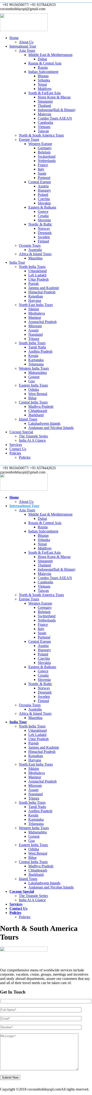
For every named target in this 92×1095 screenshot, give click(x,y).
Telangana (36, 364)
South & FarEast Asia (44, 93)
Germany (45, 148)
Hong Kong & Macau (54, 97)
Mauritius (35, 258)
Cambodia (45, 123)
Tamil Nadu (37, 347)
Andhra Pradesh (40, 351)
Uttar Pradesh (38, 279)
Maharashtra (37, 373)
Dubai (42, 59)
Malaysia (44, 114)
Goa (31, 381)
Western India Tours (34, 368)
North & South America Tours (41, 135)
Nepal (42, 84)
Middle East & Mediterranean (50, 55)
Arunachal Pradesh (42, 322)
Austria (43, 186)
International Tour (22, 46)
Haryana (34, 301)
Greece (43, 212)
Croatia (43, 216)
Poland (43, 195)
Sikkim (33, 309)
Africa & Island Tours (35, 254)
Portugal (44, 178)
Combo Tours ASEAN (55, 118)
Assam (33, 330)
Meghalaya (36, 313)
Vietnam (44, 127)
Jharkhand (36, 415)
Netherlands (47, 161)
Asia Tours (27, 50)
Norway (44, 228)
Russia (43, 67)
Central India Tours (33, 402)
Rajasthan (35, 296)
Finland (43, 241)
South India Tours (32, 343)
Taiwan (43, 131)
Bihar (32, 398)
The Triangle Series (33, 436)
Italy (41, 169)
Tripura (33, 339)
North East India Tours (36, 305)
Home (14, 38)
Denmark (45, 233)
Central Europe (39, 182)
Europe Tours (29, 139)
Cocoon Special (21, 432)
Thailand (44, 106)
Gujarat (33, 377)
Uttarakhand (37, 271)
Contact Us (17, 449)
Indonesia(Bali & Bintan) (56, 110)
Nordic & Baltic (40, 224)
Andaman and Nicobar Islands (51, 428)
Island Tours (28, 419)
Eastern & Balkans (42, 207)
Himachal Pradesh (41, 292)
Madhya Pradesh (40, 406)
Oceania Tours (30, 245)
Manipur (34, 317)
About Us (26, 42)
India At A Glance (32, 440)
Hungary (44, 190)
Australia (35, 250)
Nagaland (35, 334)
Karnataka (36, 360)
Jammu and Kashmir (43, 288)
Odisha (33, 390)
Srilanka (44, 80)
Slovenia (44, 220)
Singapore (45, 101)
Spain (42, 173)
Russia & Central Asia (44, 63)
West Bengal (37, 394)
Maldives (44, 89)
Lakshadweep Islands (44, 423)
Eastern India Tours (33, 385)
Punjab (33, 284)
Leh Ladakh (37, 275)
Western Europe (40, 144)
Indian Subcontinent (43, 72)
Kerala (33, 356)
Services (15, 445)
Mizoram (35, 326)
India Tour (17, 262)
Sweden (44, 237)
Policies (15, 453)
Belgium (44, 152)
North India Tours (32, 267)
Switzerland (46, 156)
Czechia (44, 199)
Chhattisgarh (37, 411)
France (43, 165)
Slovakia (44, 203)
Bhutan (43, 76)
